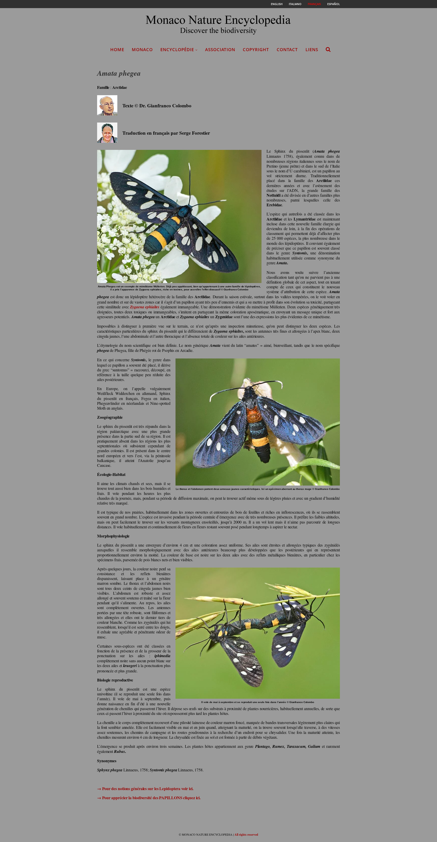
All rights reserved (246, 834)
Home (117, 49)
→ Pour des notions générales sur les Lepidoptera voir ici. (145, 788)
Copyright (256, 49)
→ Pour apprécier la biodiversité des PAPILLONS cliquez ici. (149, 797)
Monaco (142, 49)
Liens (311, 49)
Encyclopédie (177, 49)
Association (220, 49)
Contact (287, 49)
